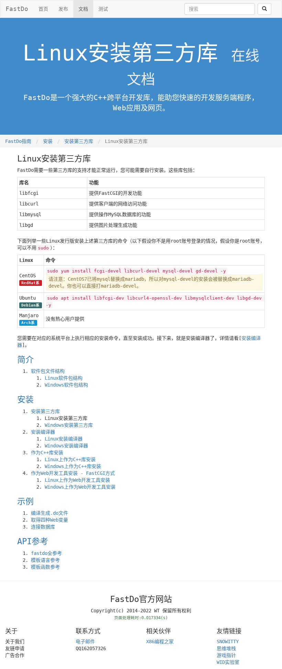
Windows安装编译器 (66, 445)
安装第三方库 (78, 141)
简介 (25, 360)
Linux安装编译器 (64, 439)
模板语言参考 (45, 560)
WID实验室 (228, 662)
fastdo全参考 (46, 553)
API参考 (32, 541)
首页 (43, 9)
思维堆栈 (226, 648)
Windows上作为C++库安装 (73, 466)
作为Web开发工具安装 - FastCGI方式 (73, 473)
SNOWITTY (228, 641)
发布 (63, 9)
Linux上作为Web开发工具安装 (77, 480)
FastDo (17, 8)
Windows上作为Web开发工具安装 (80, 487)
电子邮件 (85, 641)
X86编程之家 (160, 641)
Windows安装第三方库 (69, 425)
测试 (103, 9)
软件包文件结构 (48, 371)
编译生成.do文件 (49, 513)
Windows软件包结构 (66, 385)
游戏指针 (226, 655)
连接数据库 (43, 526)
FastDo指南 (18, 141)
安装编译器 (43, 432)
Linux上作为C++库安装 (70, 459)
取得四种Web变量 (49, 520)
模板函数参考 (45, 567)
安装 (48, 141)
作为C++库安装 (47, 452)
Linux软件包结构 (64, 378)
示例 (25, 501)
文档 (83, 9)
